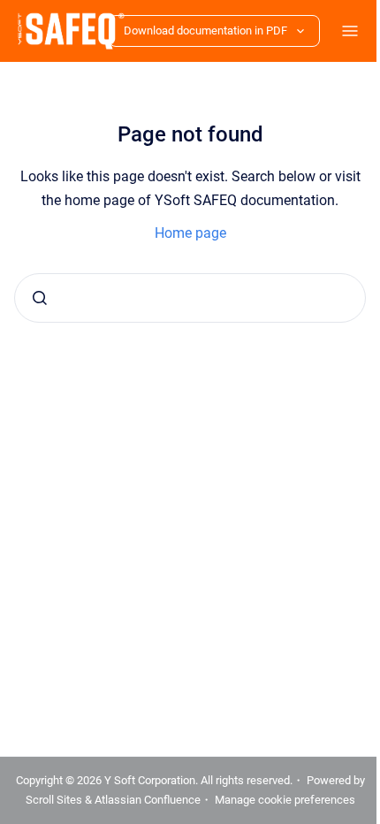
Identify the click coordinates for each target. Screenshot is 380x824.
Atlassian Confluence (219, 780)
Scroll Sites (125, 780)
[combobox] (183, 298)
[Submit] (40, 298)
